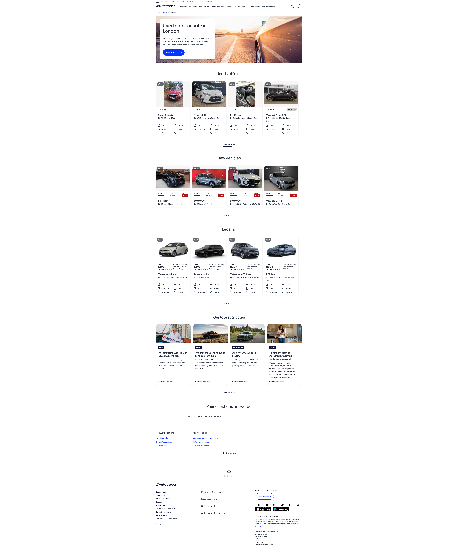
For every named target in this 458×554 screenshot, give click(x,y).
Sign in (299, 7)
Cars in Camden (162, 446)
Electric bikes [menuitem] (209, 1)
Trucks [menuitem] (191, 1)
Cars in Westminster (164, 442)
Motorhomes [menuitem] (174, 1)
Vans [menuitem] (162, 1)
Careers (159, 502)
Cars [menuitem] (157, 1)
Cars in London (162, 438)
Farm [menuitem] (196, 1)
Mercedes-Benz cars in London (206, 438)
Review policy (161, 515)
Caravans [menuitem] (184, 1)
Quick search (208, 506)
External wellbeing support (167, 519)
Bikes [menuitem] (167, 1)
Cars (165, 12)
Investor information (164, 505)
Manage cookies (162, 524)
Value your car (218, 7)
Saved (292, 7)
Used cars (183, 7)
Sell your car (204, 7)
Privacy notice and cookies (166, 509)
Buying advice (209, 499)
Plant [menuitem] (201, 1)
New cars (193, 7)
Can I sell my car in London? (207, 416)
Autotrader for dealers (213, 513)
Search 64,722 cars (174, 52)
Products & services (212, 492)
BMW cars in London (201, 442)
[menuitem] (183, 7)
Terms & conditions (163, 512)
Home (158, 12)
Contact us (160, 495)
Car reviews (231, 7)
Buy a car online (268, 7)
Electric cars (255, 7)
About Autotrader (163, 499)
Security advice (162, 492)
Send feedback (264, 496)
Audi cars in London (201, 446)
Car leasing (243, 7)
